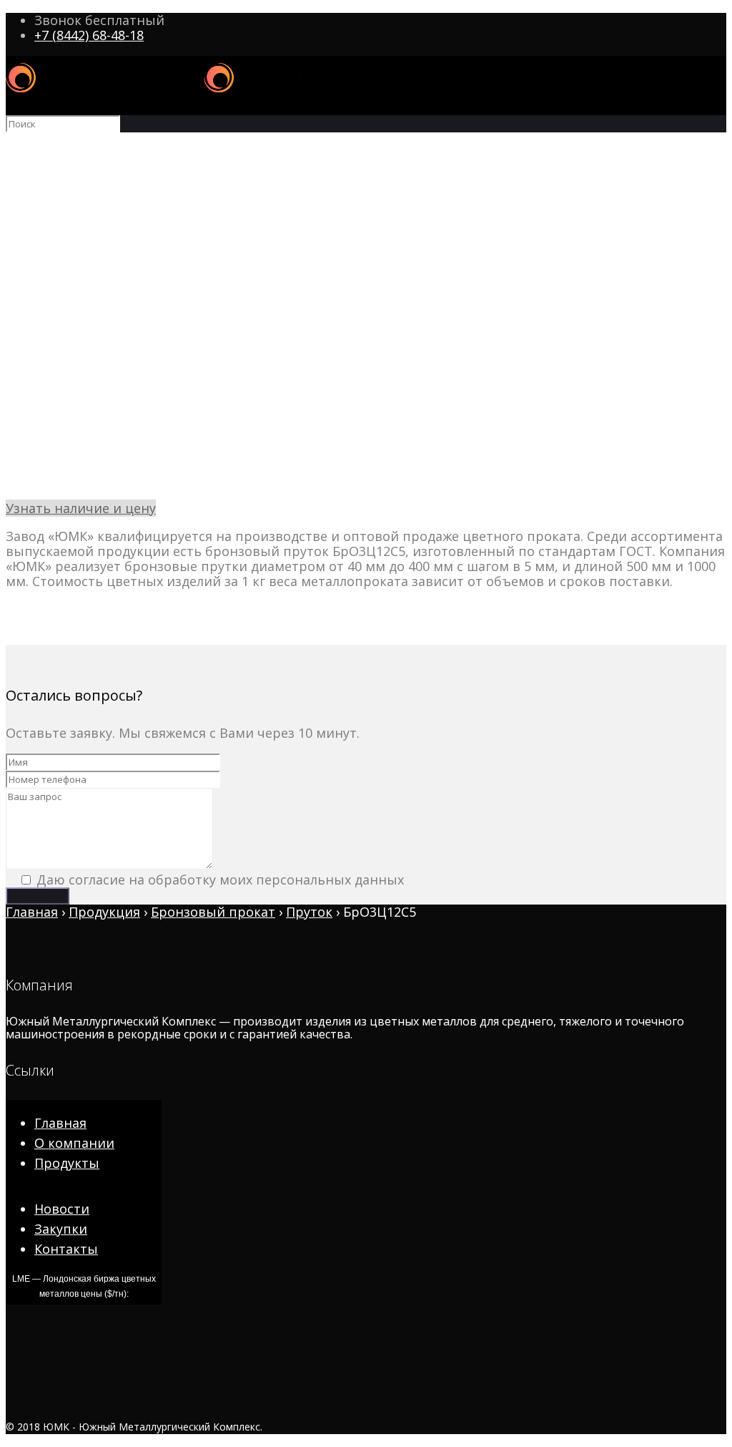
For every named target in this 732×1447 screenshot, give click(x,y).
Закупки (60, 1228)
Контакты (66, 1248)
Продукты (66, 1162)
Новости (61, 1208)
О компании (74, 1142)
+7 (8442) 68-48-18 (89, 35)
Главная (60, 1122)
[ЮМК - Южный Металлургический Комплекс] (204, 93)
